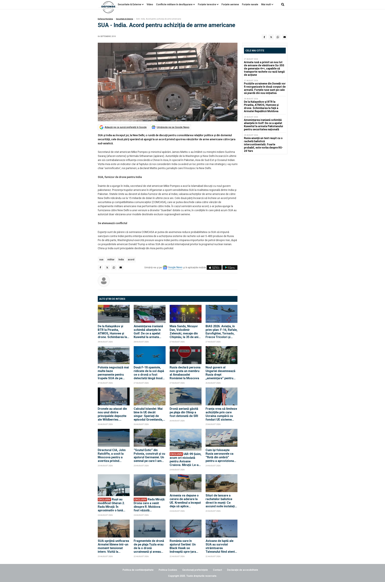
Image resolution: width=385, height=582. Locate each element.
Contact (217, 569)
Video (150, 4)
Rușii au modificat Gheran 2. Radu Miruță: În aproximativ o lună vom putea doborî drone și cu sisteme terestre (111, 505)
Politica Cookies (168, 569)
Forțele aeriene (230, 4)
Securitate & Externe (129, 4)
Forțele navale (250, 4)
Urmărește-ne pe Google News (173, 127)
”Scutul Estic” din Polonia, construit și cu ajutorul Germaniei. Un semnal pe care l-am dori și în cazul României (149, 455)
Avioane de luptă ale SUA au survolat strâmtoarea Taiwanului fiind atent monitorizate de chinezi (220, 546)
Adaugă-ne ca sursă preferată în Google (126, 127)
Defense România (105, 19)
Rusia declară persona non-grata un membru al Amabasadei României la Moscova (185, 373)
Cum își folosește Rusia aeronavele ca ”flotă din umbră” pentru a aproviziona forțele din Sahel (220, 455)
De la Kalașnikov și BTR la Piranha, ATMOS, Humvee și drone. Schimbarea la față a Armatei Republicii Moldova (112, 331)
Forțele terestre (207, 4)
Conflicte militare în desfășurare (174, 4)
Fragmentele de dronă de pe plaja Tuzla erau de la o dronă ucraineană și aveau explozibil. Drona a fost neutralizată (149, 546)
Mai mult (266, 4)
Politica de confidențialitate (138, 569)
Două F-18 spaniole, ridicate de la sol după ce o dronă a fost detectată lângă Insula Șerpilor (149, 373)
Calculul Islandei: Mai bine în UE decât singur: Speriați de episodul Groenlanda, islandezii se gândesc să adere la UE (148, 414)
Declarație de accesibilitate (242, 569)
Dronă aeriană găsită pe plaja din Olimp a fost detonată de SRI (184, 412)
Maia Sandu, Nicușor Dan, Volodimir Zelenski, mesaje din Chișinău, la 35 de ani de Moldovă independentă (184, 331)
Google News (175, 267)
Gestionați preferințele (195, 569)
